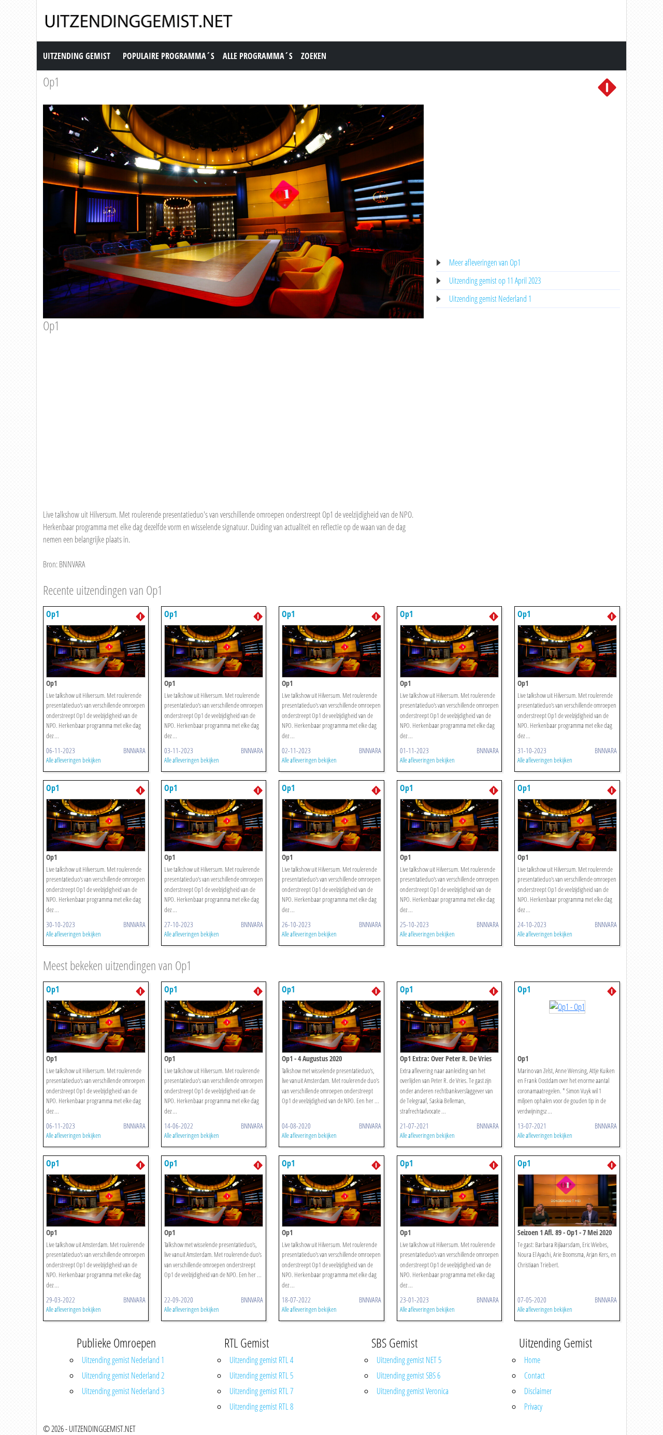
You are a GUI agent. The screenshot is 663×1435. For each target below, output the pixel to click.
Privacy (533, 1406)
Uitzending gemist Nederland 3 (123, 1391)
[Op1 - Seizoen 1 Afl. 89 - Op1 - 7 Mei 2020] (567, 1199)
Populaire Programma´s (168, 56)
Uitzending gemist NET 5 (409, 1360)
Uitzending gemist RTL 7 (261, 1391)
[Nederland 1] (607, 86)
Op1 (51, 81)
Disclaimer (538, 1391)
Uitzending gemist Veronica (413, 1391)
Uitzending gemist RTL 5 (261, 1375)
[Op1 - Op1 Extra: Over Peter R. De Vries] (449, 1025)
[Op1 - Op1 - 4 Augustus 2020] (331, 1025)
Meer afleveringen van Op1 (485, 262)
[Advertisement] (233, 411)
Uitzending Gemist (76, 56)
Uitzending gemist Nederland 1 (490, 298)
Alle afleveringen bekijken (73, 760)
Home (532, 1360)
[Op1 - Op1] (96, 650)
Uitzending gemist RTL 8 (261, 1406)
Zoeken (313, 56)
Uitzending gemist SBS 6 (408, 1375)
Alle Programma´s (258, 56)
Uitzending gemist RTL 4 (261, 1360)
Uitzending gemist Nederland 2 (123, 1375)
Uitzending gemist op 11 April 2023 (495, 280)
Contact (534, 1375)
